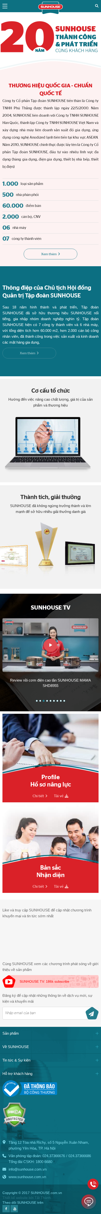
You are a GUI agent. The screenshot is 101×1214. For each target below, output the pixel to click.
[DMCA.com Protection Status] (14, 1126)
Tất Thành (43, 1198)
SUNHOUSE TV (50, 608)
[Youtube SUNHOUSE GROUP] (14, 1211)
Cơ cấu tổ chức (50, 391)
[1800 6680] (93, 1184)
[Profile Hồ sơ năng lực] (50, 758)
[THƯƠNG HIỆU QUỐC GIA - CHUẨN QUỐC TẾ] (50, 36)
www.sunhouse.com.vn (27, 1177)
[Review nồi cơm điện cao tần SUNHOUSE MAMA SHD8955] (50, 645)
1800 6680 (44, 1162)
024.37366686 (79, 1156)
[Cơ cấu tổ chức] (50, 431)
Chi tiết (38, 796)
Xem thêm (49, 254)
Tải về (58, 796)
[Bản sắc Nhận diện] (50, 848)
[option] (50, 654)
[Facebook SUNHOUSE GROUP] (6, 1211)
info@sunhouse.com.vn (28, 1169)
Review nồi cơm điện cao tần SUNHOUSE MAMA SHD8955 (50, 683)
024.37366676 (53, 1156)
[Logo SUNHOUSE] (50, 13)
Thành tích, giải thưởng (50, 497)
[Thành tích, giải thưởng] (50, 537)
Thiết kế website (15, 1198)
